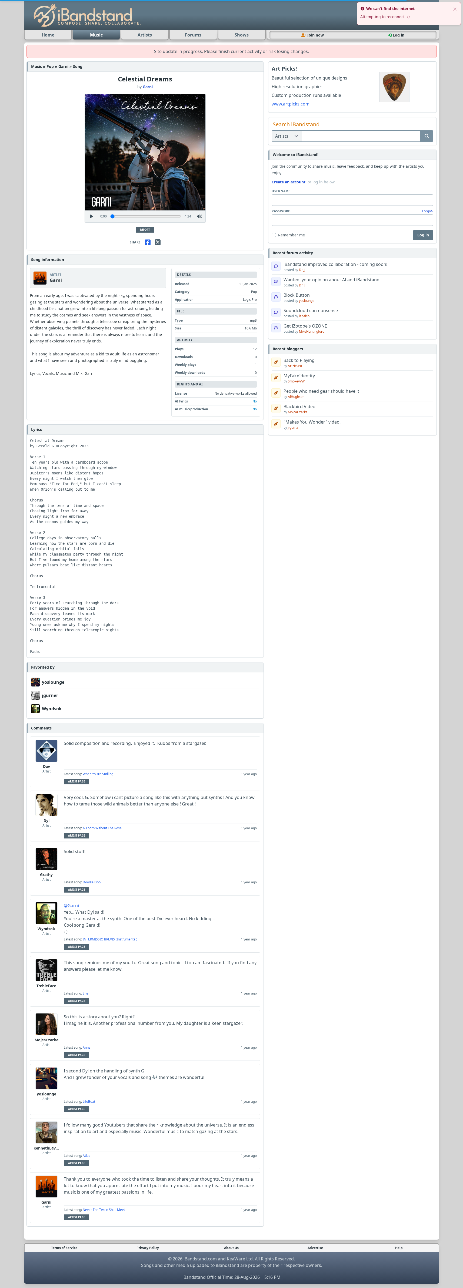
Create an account (288, 181)
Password (281, 211)
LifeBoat (89, 1101)
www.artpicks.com (290, 104)
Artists (145, 35)
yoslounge (53, 682)
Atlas (86, 1155)
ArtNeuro (295, 366)
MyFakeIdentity (299, 376)
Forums (193, 35)
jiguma (293, 427)
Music (96, 35)
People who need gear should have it (321, 391)
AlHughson (296, 396)
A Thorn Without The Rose (102, 828)
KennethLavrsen (49, 1148)
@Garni (71, 906)
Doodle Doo (92, 882)
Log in (423, 234)
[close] (455, 8)
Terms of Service (64, 1248)
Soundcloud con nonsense (311, 310)
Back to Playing (299, 360)
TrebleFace (46, 985)
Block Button (297, 295)
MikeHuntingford (311, 331)
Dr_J (302, 269)
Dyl (46, 820)
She (85, 993)
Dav (46, 766)
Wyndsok (52, 709)
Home (48, 35)
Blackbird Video (299, 406)
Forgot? (427, 211)
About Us (231, 1248)
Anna (87, 1047)
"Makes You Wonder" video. (312, 422)
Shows (242, 35)
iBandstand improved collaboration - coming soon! (335, 264)
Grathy (46, 874)
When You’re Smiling (98, 774)
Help (399, 1248)
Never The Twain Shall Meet (104, 1209)
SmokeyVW (296, 381)
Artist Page (76, 781)
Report (145, 230)
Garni (148, 86)
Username (281, 191)
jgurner (50, 695)
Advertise (315, 1248)
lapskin (304, 316)
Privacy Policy (147, 1248)
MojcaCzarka (46, 1039)
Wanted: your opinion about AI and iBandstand (331, 280)
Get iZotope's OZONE (305, 326)
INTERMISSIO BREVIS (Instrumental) (110, 939)
